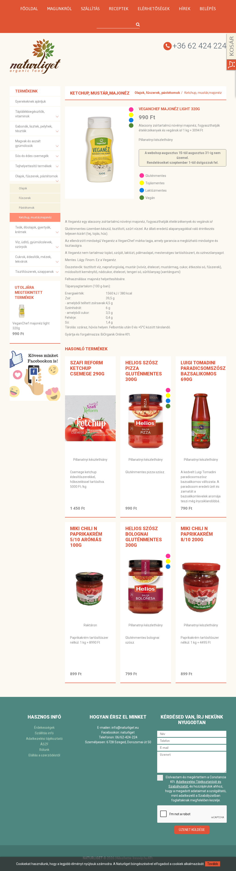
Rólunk (44, 750)
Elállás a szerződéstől (44, 755)
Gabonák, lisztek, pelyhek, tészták (33, 129)
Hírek (184, 8)
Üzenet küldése (192, 830)
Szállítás (90, 8)
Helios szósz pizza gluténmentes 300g (143, 371)
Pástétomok (26, 207)
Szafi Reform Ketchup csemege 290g (87, 368)
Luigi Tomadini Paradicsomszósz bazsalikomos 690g (203, 371)
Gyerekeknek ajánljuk (30, 101)
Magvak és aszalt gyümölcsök (28, 143)
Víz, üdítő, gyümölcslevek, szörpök (33, 244)
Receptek (118, 8)
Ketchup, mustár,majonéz (35, 217)
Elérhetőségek (154, 8)
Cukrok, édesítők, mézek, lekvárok (33, 259)
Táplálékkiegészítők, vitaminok (30, 114)
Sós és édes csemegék (32, 156)
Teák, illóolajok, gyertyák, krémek (33, 230)
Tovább (212, 864)
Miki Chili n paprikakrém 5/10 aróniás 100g (86, 537)
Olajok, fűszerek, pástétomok (36, 176)
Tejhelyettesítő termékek (33, 166)
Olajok (23, 188)
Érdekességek (44, 727)
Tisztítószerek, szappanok (34, 271)
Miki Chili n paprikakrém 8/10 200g (197, 534)
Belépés (208, 8)
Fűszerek (25, 198)
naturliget (128, 732)
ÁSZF (44, 744)
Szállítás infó (44, 733)
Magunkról (59, 8)
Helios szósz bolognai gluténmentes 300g (143, 537)
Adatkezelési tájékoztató (44, 738)
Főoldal (29, 8)
